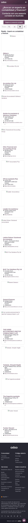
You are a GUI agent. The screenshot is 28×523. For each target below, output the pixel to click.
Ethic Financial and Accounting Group (10, 148)
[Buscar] (9, 27)
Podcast (17, 481)
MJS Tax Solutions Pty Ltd (12, 269)
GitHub (17, 458)
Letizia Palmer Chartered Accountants (12, 238)
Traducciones (18, 462)
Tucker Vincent (8, 428)
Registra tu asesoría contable (14, 22)
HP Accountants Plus (10, 179)
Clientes (17, 485)
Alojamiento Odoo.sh (6, 469)
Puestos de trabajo (20, 476)
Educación (4, 479)
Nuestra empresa (19, 469)
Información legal (19, 487)
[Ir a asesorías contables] (12, 43)
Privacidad (18, 489)
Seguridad (18, 491)
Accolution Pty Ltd (9, 83)
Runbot (17, 460)
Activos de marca (19, 471)
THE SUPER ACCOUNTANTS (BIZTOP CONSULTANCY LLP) (12, 331)
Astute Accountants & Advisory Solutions (11, 114)
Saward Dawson (9, 299)
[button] (26, 2)
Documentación (5, 457)
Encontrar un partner (6, 486)
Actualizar (3, 474)
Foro (2, 459)
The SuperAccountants (11, 396)
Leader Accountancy (10, 209)
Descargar (18, 456)
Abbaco (6, 53)
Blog (16, 483)
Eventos (17, 479)
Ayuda (2, 472)
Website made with (12, 521)
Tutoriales (3, 456)
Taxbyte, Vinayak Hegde (12, 365)
